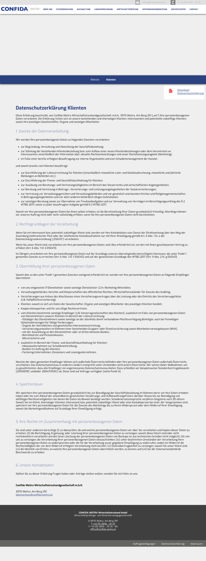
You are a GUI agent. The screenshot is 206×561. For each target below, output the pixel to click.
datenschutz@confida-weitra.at (34, 494)
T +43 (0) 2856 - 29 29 (103, 523)
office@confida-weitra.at (154, 2)
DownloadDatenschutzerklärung (190, 91)
